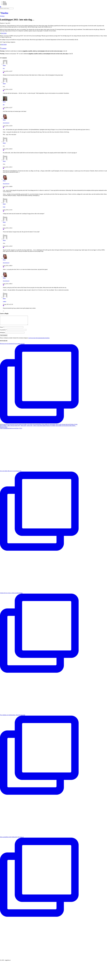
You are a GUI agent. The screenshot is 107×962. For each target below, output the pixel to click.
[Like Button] (0, 47)
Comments (3, 48)
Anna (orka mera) (6, 122)
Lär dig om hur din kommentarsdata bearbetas (38, 338)
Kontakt (5, 3)
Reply (4, 65)
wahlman (4, 301)
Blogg (4, 1)
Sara (4, 68)
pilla (3, 104)
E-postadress (3, 329)
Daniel (4, 206)
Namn (2, 327)
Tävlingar (2, 16)
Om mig (5, 4)
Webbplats (2, 332)
